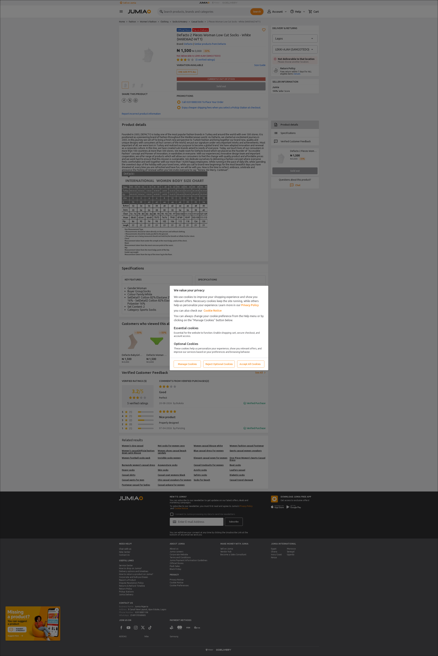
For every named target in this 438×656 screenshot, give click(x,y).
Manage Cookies (187, 364)
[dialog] (219, 328)
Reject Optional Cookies (219, 364)
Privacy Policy (250, 305)
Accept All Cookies (250, 364)
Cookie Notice (213, 310)
